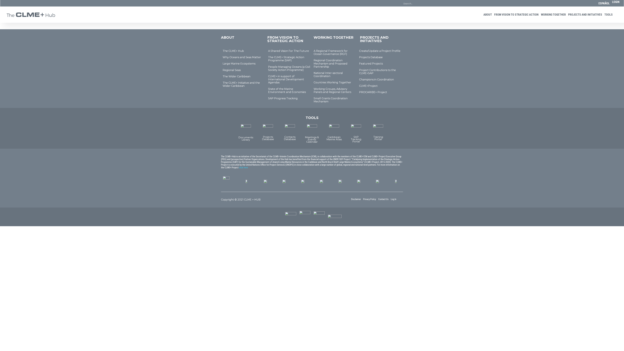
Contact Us (383, 199)
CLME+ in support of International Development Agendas (286, 79)
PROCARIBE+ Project (373, 92)
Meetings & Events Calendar (142, 40)
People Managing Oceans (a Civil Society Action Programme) (289, 68)
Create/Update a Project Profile (379, 50)
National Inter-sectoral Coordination (328, 75)
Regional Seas (232, 70)
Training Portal (378, 138)
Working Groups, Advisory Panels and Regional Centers (332, 90)
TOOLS (608, 14)
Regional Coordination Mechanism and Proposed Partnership (330, 63)
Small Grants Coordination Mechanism (331, 100)
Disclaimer (356, 199)
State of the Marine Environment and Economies (287, 90)
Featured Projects (371, 63)
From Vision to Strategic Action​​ (516, 14)
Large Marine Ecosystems (239, 63)
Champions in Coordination (376, 79)
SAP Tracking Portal (356, 139)
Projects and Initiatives (585, 14)
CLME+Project (368, 85)
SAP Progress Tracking (283, 98)
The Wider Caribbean (236, 76)
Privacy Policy (369, 199)
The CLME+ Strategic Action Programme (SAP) (286, 59)
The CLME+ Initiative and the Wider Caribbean (241, 84)
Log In (393, 199)
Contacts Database (115, 39)
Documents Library (62, 39)
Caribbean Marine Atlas (169, 39)
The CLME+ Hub (233, 50)
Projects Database (88, 39)
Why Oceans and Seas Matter (242, 57)
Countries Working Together (332, 82)
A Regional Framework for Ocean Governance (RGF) (331, 52)
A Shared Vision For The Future (288, 50)
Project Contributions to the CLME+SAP (377, 72)
